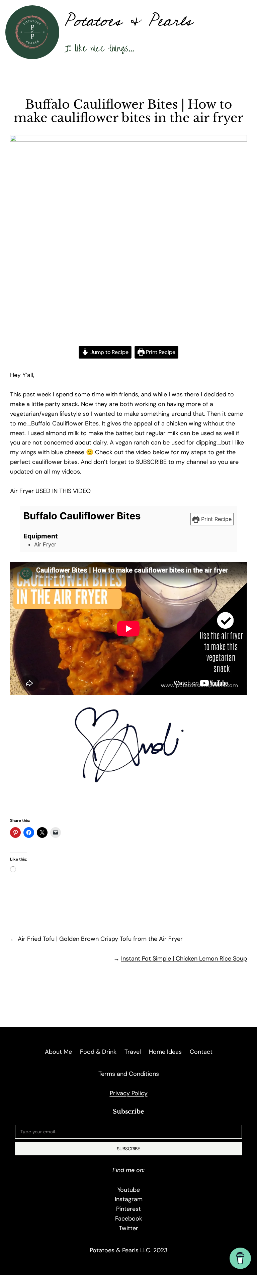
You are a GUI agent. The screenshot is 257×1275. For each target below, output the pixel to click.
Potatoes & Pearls (128, 20)
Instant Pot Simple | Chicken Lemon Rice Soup (184, 958)
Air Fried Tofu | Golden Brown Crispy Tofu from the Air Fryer (100, 939)
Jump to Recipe (108, 352)
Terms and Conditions (128, 1074)
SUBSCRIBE (151, 462)
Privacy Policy (129, 1093)
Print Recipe (160, 352)
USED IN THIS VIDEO (63, 491)
